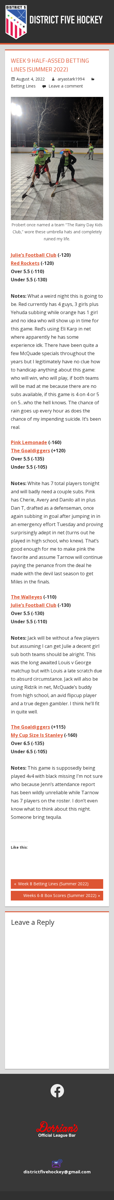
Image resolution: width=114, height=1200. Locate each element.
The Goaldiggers (30, 450)
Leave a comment (66, 86)
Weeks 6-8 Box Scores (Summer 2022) (59, 896)
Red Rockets (25, 263)
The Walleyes (26, 597)
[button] (57, 1130)
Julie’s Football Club (33, 255)
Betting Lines (23, 86)
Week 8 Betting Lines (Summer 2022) (53, 885)
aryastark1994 (71, 79)
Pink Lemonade (29, 442)
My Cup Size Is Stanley (37, 735)
